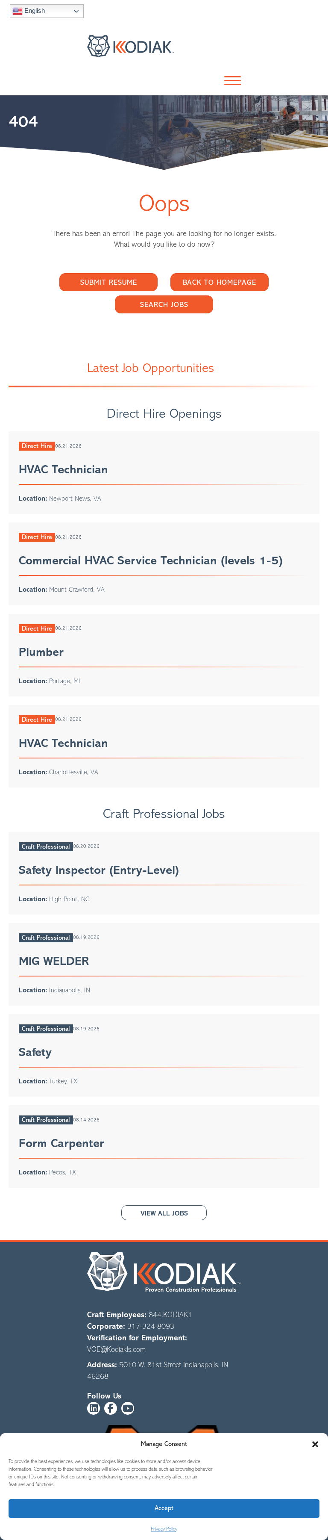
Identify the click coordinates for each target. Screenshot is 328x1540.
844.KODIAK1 (170, 1314)
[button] (315, 1444)
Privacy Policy (164, 1529)
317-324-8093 (150, 1326)
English (34, 10)
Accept (164, 1508)
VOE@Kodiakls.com (116, 1349)
